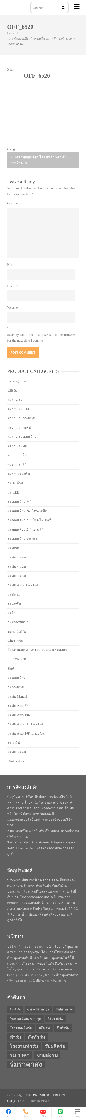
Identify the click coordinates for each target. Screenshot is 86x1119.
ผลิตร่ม (44, 1028)
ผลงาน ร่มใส (17, 455)
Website (12, 307)
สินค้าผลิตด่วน (18, 761)
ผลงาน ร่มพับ (17, 446)
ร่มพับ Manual (17, 696)
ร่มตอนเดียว (16, 678)
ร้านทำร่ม (15, 1009)
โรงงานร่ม (56, 1019)
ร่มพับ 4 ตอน (17, 566)
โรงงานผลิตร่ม (21, 1028)
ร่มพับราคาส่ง (64, 1009)
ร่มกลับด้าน (16, 687)
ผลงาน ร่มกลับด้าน (21, 418)
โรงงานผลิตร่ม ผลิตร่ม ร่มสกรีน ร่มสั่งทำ (37, 650)
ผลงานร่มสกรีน (19, 474)
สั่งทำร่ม (36, 1037)
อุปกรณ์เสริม (17, 631)
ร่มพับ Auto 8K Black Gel (25, 724)
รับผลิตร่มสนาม (19, 622)
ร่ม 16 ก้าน (15, 483)
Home (11, 33)
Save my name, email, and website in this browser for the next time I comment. (41, 337)
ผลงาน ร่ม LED (19, 409)
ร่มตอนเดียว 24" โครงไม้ (25, 529)
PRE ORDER (17, 659)
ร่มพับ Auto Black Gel (23, 585)
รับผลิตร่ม (55, 1046)
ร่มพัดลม (14, 548)
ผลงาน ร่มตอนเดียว (22, 437)
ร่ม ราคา (20, 1055)
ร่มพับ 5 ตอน (17, 576)
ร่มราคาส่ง (26, 1064)
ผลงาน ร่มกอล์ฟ (19, 427)
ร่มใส (12, 613)
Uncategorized (17, 381)
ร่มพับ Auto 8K (18, 705)
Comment (13, 203)
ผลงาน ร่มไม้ (17, 464)
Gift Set (13, 390)
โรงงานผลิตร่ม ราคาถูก (25, 1019)
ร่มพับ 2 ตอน (17, 557)
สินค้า (12, 668)
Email (12, 286)
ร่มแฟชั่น (14, 604)
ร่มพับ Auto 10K (19, 715)
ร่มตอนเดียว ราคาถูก (23, 539)
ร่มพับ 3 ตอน (17, 752)
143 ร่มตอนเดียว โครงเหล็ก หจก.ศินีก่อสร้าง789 (40, 38)
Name (12, 264)
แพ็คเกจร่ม (15, 641)
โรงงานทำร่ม (24, 1046)
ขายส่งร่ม (47, 1055)
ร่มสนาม (14, 594)
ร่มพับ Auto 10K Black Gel (26, 733)
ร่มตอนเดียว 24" (19, 502)
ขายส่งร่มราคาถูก (38, 1009)
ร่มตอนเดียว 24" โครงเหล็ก (27, 511)
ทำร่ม (15, 1037)
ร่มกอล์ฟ (14, 743)
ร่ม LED (13, 492)
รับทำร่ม (63, 1028)
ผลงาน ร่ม (15, 400)
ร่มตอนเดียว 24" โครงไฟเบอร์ (29, 520)
